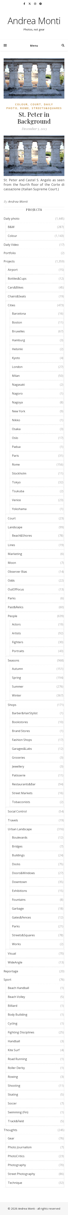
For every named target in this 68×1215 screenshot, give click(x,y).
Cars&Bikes (15, 287)
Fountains (19, 900)
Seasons (13, 660)
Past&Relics (15, 607)
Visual (12, 953)
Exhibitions (19, 891)
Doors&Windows (23, 873)
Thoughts (10, 1130)
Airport (13, 270)
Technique (15, 1183)
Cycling (12, 1023)
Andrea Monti (34, 20)
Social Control (17, 811)
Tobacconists (21, 802)
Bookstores (20, 722)
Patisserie (18, 775)
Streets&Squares (47, 108)
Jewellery (18, 766)
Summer (17, 687)
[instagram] (35, 3)
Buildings (18, 855)
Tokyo (16, 482)
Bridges (17, 846)
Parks (12, 598)
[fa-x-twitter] (29, 3)
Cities (11, 305)
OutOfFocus (16, 589)
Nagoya (17, 402)
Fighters (17, 642)
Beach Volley (16, 997)
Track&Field (16, 1121)
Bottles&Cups (17, 279)
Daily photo (11, 219)
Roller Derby (16, 1068)
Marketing (15, 554)
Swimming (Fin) (18, 1112)
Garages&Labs (22, 749)
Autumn (17, 669)
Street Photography (21, 1174)
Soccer (12, 1103)
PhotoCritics (16, 1156)
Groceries (18, 758)
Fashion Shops (22, 740)
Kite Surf (14, 1050)
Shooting (14, 1086)
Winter (16, 695)
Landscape (15, 527)
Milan (16, 376)
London (17, 367)
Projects (9, 261)
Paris (15, 456)
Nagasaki (18, 385)
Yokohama (19, 509)
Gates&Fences (21, 917)
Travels (13, 820)
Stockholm (19, 473)
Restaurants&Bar (24, 784)
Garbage (18, 909)
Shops (12, 705)
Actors (16, 624)
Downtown (19, 882)
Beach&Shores (22, 536)
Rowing (13, 1077)
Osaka (16, 429)
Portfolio (10, 253)
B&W (11, 227)
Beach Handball (18, 988)
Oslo (15, 438)
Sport (7, 980)
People (12, 616)
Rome (24, 108)
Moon (12, 563)
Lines (11, 545)
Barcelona (19, 314)
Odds (11, 580)
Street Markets (22, 793)
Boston (17, 322)
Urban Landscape (20, 829)
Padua (16, 447)
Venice (16, 500)
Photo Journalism (20, 1147)
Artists (16, 633)
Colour (21, 104)
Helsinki (17, 349)
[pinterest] (40, 3)
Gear (11, 1138)
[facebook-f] (25, 3)
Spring (16, 678)
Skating (13, 1094)
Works (16, 944)
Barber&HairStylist (25, 713)
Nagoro (17, 393)
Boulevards (19, 837)
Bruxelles (18, 331)
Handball (14, 1041)
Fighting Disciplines (21, 1032)
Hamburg (18, 340)
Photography (17, 1165)
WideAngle (15, 962)
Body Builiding (17, 1015)
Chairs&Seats (17, 296)
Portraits (18, 651)
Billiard (12, 1006)
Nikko (16, 420)
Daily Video (11, 245)
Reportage (11, 971)
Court (35, 104)
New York (18, 411)
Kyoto (16, 358)
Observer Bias (17, 572)
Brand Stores (21, 731)
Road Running (17, 1059)
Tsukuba (18, 491)
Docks (16, 864)
